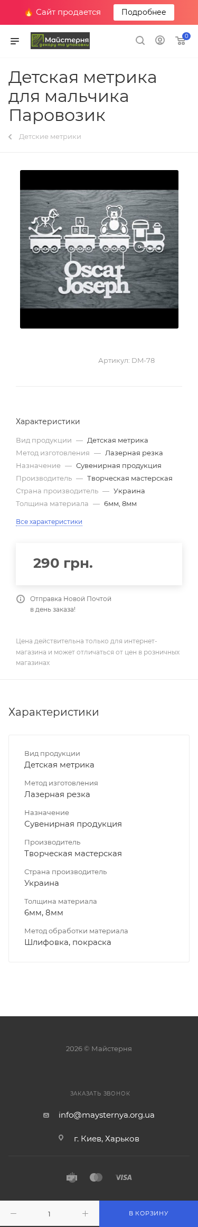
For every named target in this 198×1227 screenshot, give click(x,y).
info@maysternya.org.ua (107, 1115)
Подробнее (143, 12)
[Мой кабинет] (160, 41)
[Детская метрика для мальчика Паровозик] (99, 249)
